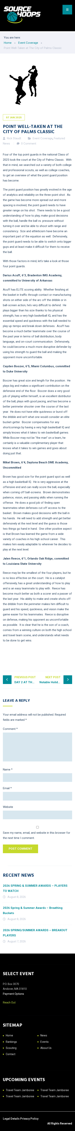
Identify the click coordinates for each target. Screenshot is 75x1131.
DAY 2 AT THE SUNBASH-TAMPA (26, 680)
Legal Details (11, 1118)
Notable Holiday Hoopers (55, 680)
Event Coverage (42, 138)
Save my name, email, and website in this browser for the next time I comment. (36, 835)
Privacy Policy (29, 1118)
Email (7, 788)
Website (8, 807)
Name (7, 769)
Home (9, 1035)
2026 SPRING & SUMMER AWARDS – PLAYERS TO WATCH (35, 888)
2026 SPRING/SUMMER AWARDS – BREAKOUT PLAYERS (35, 932)
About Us (46, 1047)
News (43, 1035)
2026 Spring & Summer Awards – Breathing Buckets (32, 910)
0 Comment (28, 143)
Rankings (11, 1041)
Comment (10, 729)
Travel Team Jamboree (20, 1090)
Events (44, 1041)
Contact (10, 1054)
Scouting (11, 1047)
